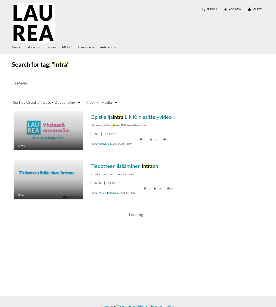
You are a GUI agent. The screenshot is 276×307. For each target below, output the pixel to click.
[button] (209, 9)
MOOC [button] (67, 47)
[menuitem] (19, 47)
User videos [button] (86, 47)
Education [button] (33, 47)
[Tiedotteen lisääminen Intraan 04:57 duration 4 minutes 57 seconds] (48, 179)
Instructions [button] (108, 47)
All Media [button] (99, 102)
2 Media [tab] (20, 83)
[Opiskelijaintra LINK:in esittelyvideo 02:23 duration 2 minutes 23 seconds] (48, 130)
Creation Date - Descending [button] (44, 102)
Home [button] (16, 47)
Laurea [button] (51, 47)
